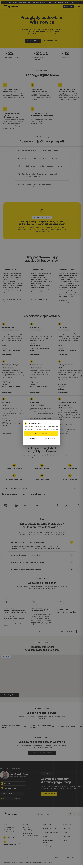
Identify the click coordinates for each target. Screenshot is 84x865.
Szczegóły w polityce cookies (41, 441)
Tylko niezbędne (33, 438)
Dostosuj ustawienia (50, 438)
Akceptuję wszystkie (41, 434)
